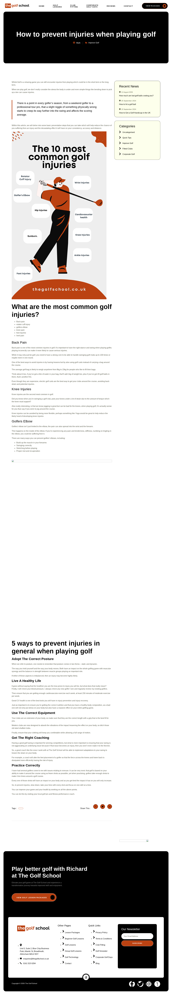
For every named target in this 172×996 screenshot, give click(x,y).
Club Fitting (74, 6)
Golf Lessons (57, 6)
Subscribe (137, 943)
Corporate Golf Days (92, 6)
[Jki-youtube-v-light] (157, 984)
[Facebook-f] (132, 984)
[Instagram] (149, 984)
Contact (128, 6)
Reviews (111, 6)
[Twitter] (140, 984)
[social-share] (95, 806)
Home (41, 6)
